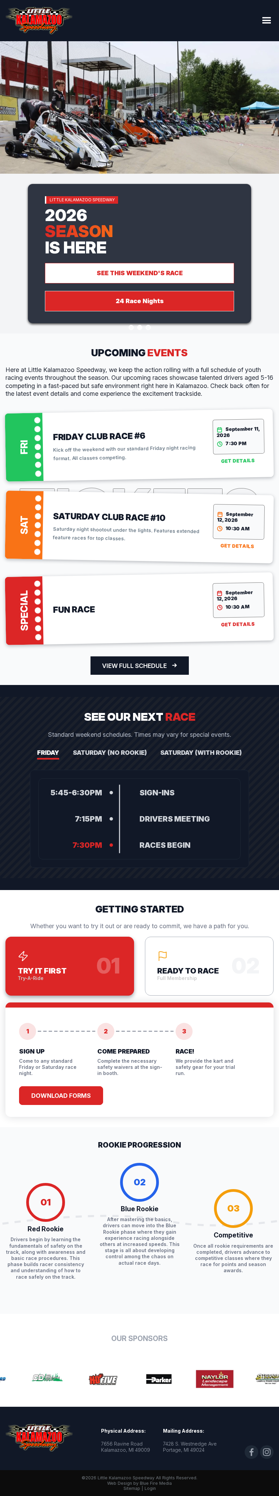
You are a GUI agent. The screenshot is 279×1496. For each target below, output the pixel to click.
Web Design (119, 1483)
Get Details (238, 461)
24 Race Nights (140, 301)
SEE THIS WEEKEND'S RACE (140, 273)
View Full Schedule (134, 665)
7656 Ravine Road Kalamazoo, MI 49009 (125, 1447)
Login (150, 1488)
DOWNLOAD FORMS (61, 1095)
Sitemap (132, 1488)
